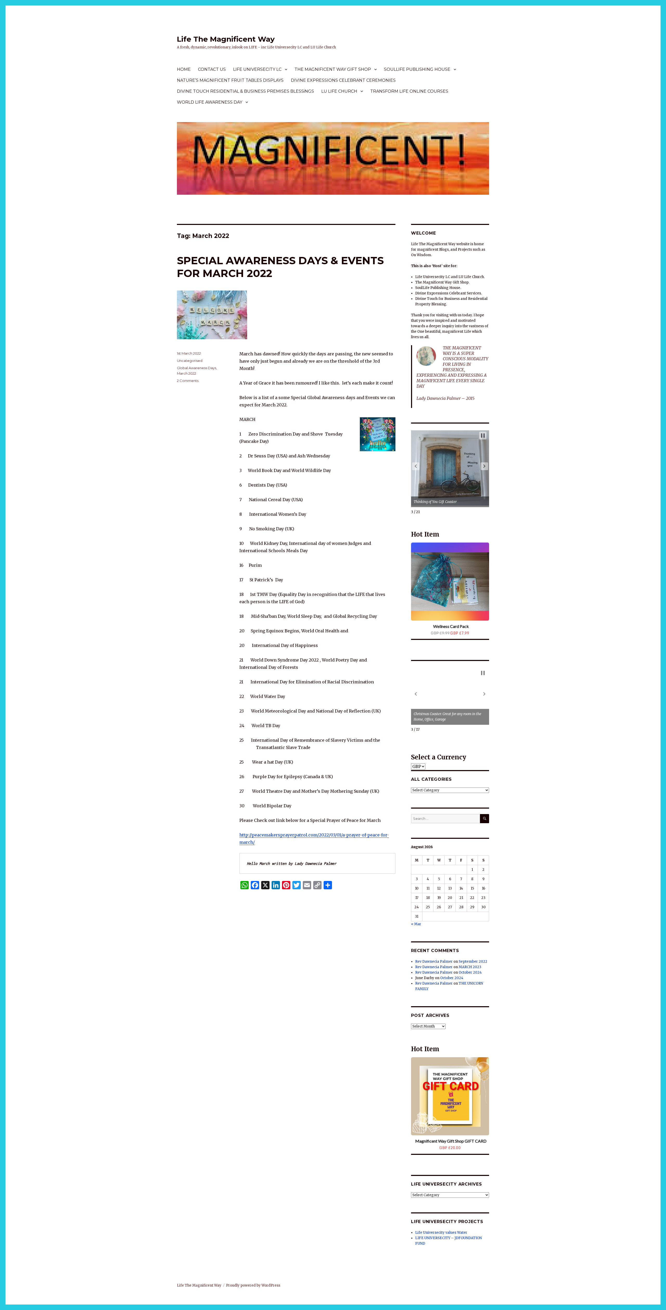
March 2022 (186, 373)
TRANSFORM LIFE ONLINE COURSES (409, 91)
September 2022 (473, 961)
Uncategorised (189, 360)
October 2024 (470, 972)
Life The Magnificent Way (226, 39)
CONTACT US (212, 69)
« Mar (416, 924)
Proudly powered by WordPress (253, 1285)
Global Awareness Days (196, 368)
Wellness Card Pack (451, 626)
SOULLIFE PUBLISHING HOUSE (417, 69)
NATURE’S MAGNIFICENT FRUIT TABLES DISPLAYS (230, 80)
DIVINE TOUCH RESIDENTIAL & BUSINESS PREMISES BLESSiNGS (245, 91)
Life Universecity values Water (441, 1232)
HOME (184, 69)
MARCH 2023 (470, 967)
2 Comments (187, 381)
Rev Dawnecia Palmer (434, 961)
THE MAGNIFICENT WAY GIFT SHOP (332, 69)
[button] (415, 466)
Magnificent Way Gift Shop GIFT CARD (450, 1140)
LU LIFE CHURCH (339, 91)
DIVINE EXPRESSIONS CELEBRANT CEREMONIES (343, 80)
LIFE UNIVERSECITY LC (257, 69)
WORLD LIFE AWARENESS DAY (209, 102)
